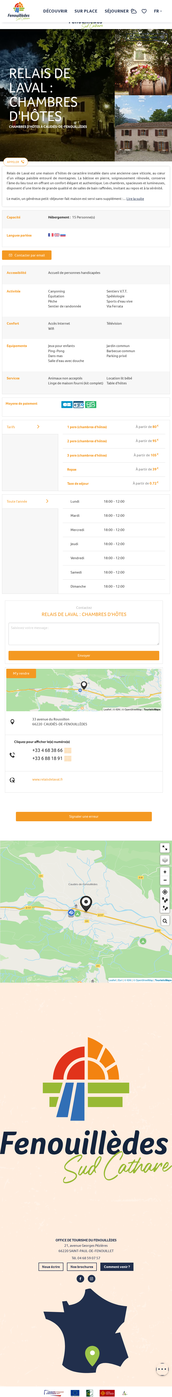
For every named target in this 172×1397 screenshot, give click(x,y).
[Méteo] (134, 13)
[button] (125, 11)
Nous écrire (51, 1266)
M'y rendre (21, 673)
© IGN (127, 980)
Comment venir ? (117, 1266)
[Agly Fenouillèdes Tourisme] (19, 11)
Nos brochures (82, 1266)
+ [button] (164, 872)
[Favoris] (144, 11)
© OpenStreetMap (143, 980)
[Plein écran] (165, 848)
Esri (120, 980)
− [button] (165, 880)
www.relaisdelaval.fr (47, 779)
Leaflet (112, 980)
